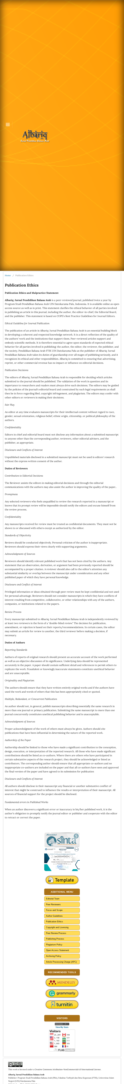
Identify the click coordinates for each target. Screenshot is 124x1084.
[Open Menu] (7, 124)
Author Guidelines (54, 916)
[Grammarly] (62, 993)
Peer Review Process (56, 933)
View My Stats (62, 1027)
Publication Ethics (54, 921)
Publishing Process (55, 939)
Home (8, 275)
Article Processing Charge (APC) (61, 962)
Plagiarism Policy (54, 944)
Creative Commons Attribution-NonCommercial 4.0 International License (68, 1069)
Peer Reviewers (53, 904)
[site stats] (62, 1024)
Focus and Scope (54, 910)
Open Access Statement (57, 950)
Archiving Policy (53, 956)
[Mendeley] (62, 982)
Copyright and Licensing (57, 927)
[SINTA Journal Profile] (62, 839)
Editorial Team (52, 898)
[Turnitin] (62, 1004)
